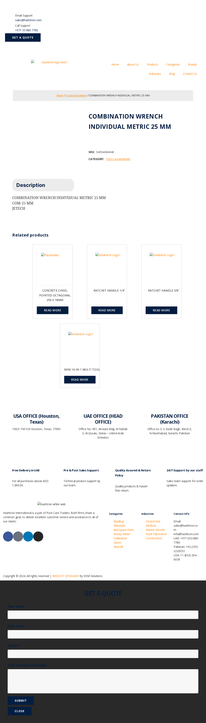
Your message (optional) (27, 665)
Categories (173, 64)
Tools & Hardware (76, 95)
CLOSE (20, 711)
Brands (192, 64)
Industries (155, 74)
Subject (14, 645)
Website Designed (65, 576)
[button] (23, 37)
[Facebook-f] (8, 536)
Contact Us (190, 74)
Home (115, 64)
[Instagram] (38, 536)
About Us (133, 64)
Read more (52, 310)
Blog (172, 74)
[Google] (18, 536)
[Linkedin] (28, 536)
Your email (16, 626)
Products (152, 64)
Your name (16, 606)
